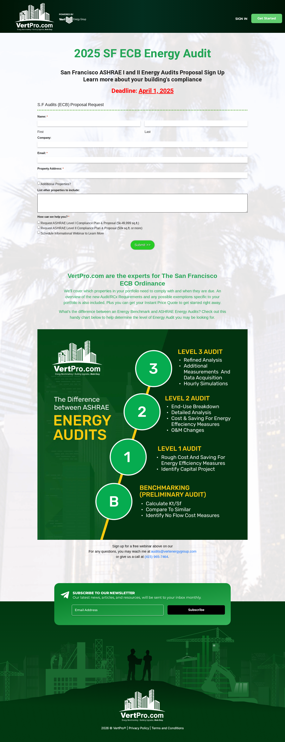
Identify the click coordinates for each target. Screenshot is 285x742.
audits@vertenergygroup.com (173, 551)
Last (147, 131)
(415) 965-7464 (156, 557)
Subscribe (196, 610)
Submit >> (143, 245)
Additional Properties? (56, 184)
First (40, 131)
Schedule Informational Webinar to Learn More (72, 233)
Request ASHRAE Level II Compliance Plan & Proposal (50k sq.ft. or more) (91, 228)
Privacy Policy (139, 728)
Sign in (241, 19)
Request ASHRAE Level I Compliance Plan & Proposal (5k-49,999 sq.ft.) (90, 223)
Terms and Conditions (168, 728)
